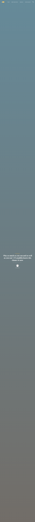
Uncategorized (17, 253)
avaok (3, 2)
